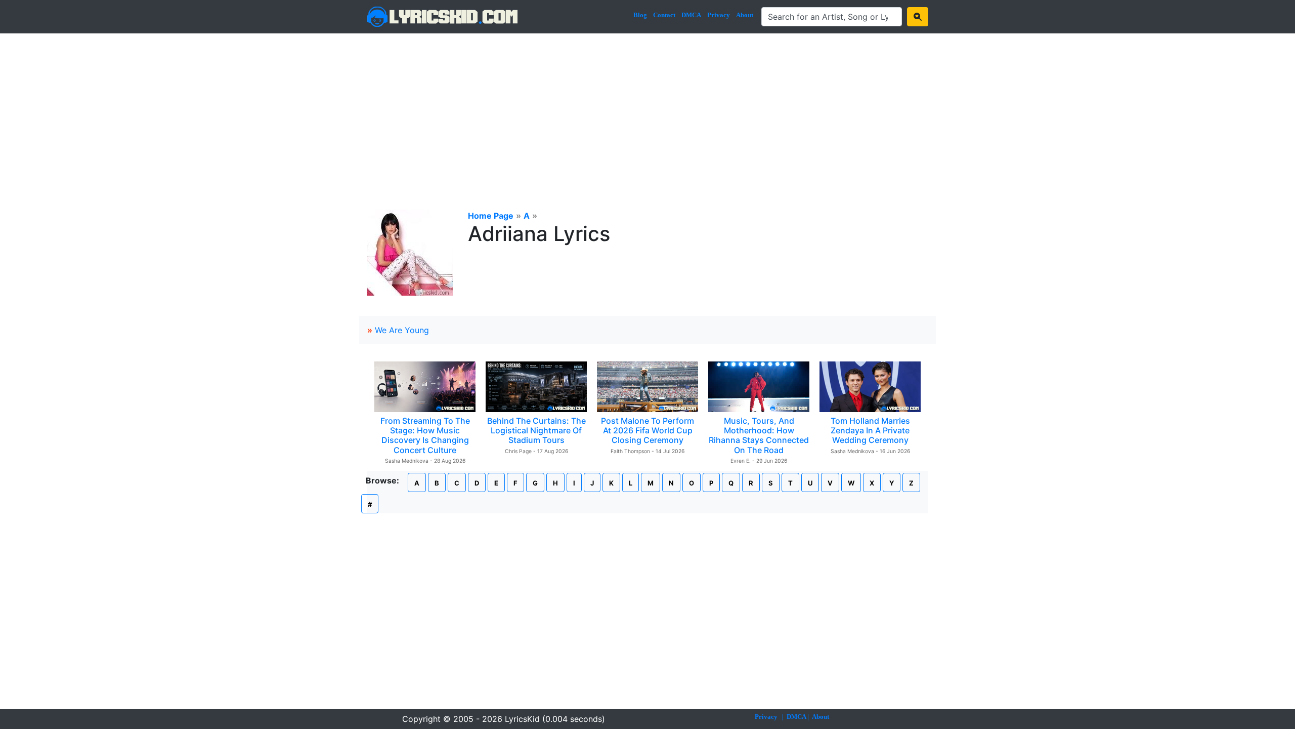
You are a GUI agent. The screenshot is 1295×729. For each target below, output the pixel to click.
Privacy (718, 15)
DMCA (691, 15)
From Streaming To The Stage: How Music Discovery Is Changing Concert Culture (425, 435)
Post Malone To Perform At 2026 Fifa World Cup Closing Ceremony (647, 430)
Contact (664, 15)
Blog (640, 15)
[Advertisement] (647, 109)
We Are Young (402, 330)
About (744, 15)
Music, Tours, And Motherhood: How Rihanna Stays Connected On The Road (759, 435)
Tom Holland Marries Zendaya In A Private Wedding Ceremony (870, 430)
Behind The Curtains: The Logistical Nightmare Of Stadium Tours (536, 430)
